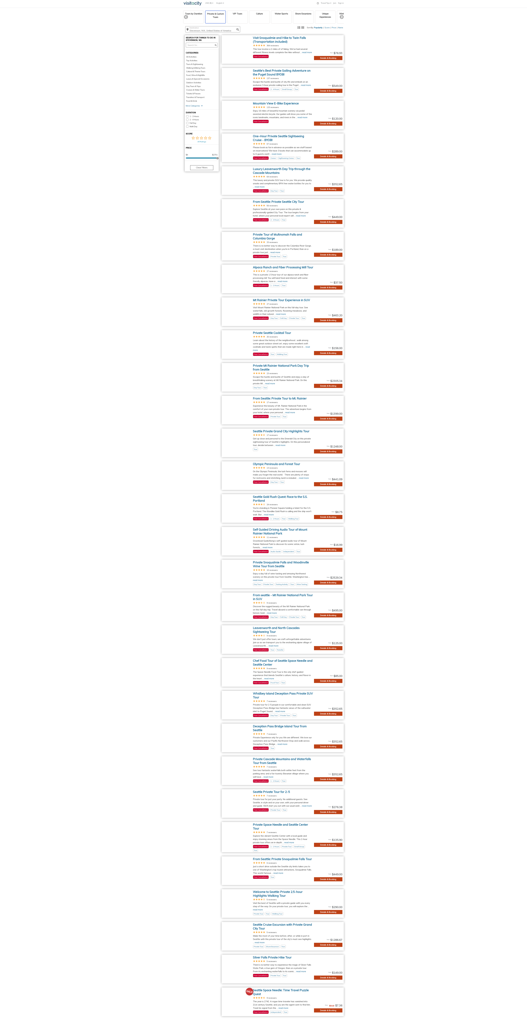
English (219, 3)
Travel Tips (325, 3)
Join (334, 3)
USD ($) (208, 3)
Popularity (318, 27)
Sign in (341, 3)
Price (334, 27)
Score (327, 27)
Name (340, 27)
